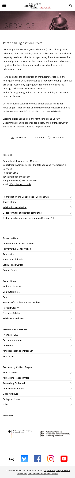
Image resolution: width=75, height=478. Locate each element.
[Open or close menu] (4, 5)
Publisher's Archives (13, 318)
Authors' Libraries (12, 286)
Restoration (9, 254)
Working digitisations (14, 118)
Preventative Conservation (17, 248)
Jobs (5, 404)
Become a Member (12, 340)
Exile (5, 297)
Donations (8, 345)
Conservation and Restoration (18, 243)
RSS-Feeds (58, 137)
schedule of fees (12, 68)
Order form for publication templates (22, 212)
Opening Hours (10, 393)
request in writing (52, 80)
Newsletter (21, 137)
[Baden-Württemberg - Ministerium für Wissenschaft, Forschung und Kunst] (55, 434)
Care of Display (10, 270)
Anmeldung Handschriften (16, 377)
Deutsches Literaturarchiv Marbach (37, 6)
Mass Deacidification (13, 259)
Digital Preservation (13, 264)
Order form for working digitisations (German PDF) (29, 218)
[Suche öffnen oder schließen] (70, 5)
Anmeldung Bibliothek (14, 383)
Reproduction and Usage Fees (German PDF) (26, 196)
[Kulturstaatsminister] (20, 434)
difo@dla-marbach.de (20, 184)
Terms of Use (10, 201)
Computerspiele (11, 291)
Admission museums (13, 388)
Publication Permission (15, 207)
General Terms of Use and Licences (43, 473)
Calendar (40, 137)
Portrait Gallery (11, 307)
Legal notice (49, 470)
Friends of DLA (10, 334)
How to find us (10, 372)
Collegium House (11, 399)
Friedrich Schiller (11, 313)
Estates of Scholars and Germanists (21, 302)
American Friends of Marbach (18, 350)
